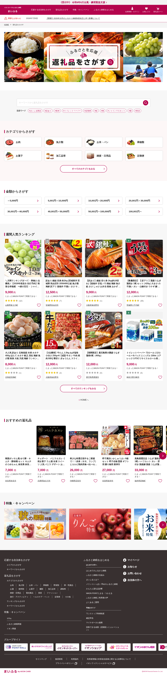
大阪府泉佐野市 (92, 305)
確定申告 (89, 618)
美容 (40, 593)
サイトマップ (41, 659)
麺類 (41, 589)
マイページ (133, 560)
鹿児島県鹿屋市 (92, 377)
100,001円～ (135, 211)
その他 (68, 597)
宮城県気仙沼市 (52, 305)
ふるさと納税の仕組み (95, 575)
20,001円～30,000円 (139, 200)
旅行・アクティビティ (19, 597)
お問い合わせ (135, 573)
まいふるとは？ (92, 580)
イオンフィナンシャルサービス (99, 663)
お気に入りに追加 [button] (39, 305)
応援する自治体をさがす (41, 10)
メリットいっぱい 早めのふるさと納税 (102, 584)
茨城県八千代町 (133, 305)
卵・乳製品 (68, 585)
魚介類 (21, 585)
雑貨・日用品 (15, 593)
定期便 (57, 597)
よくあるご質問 (92, 602)
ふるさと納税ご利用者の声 (97, 598)
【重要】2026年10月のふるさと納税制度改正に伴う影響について (73, 18)
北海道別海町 (10, 377)
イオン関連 (11, 629)
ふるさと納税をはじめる (104, 10)
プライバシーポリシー (65, 663)
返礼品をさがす (62, 10)
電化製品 (29, 593)
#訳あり (48, 111)
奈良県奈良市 (10, 481)
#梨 (130, 111)
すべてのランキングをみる (83, 388)
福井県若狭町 (140, 481)
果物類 (46, 585)
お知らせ (132, 566)
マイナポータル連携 (94, 623)
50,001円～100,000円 (99, 211)
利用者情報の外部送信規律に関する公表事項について (109, 659)
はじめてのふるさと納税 (96, 571)
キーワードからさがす (16, 569)
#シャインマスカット (116, 111)
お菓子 (32, 589)
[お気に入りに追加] (39, 305)
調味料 (63, 589)
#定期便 (87, 111)
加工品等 (51, 589)
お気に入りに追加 (31, 481)
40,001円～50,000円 (58, 211)
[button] (162, 455)
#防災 (137, 111)
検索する (145, 102)
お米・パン (33, 585)
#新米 (57, 111)
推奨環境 (58, 659)
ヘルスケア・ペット (41, 597)
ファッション (52, 593)
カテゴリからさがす (15, 581)
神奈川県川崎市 (133, 377)
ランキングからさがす (16, 601)
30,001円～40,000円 (18, 211)
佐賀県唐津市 (107, 481)
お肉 (12, 585)
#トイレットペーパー (72, 111)
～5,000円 (12, 200)
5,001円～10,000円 (58, 200)
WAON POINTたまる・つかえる (99, 593)
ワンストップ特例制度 (95, 613)
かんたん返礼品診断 (94, 589)
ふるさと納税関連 (14, 624)
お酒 (12, 589)
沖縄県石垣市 (75, 481)
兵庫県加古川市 (44, 481)
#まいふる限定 (35, 111)
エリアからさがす (14, 565)
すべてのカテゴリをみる (83, 169)
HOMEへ (84, 400)
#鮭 (96, 111)
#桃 (102, 111)
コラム (9, 618)
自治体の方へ (135, 580)
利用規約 (74, 659)
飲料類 (21, 589)
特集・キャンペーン (81, 10)
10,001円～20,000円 (99, 200)
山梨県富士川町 (11, 305)
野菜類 (56, 585)
